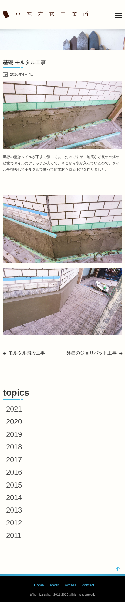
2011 (13, 535)
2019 (14, 434)
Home (39, 585)
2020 (14, 421)
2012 (14, 523)
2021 (14, 409)
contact (88, 585)
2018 (14, 447)
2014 (14, 497)
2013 (14, 510)
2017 (14, 460)
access (70, 585)
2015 (14, 485)
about (54, 585)
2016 (14, 472)
